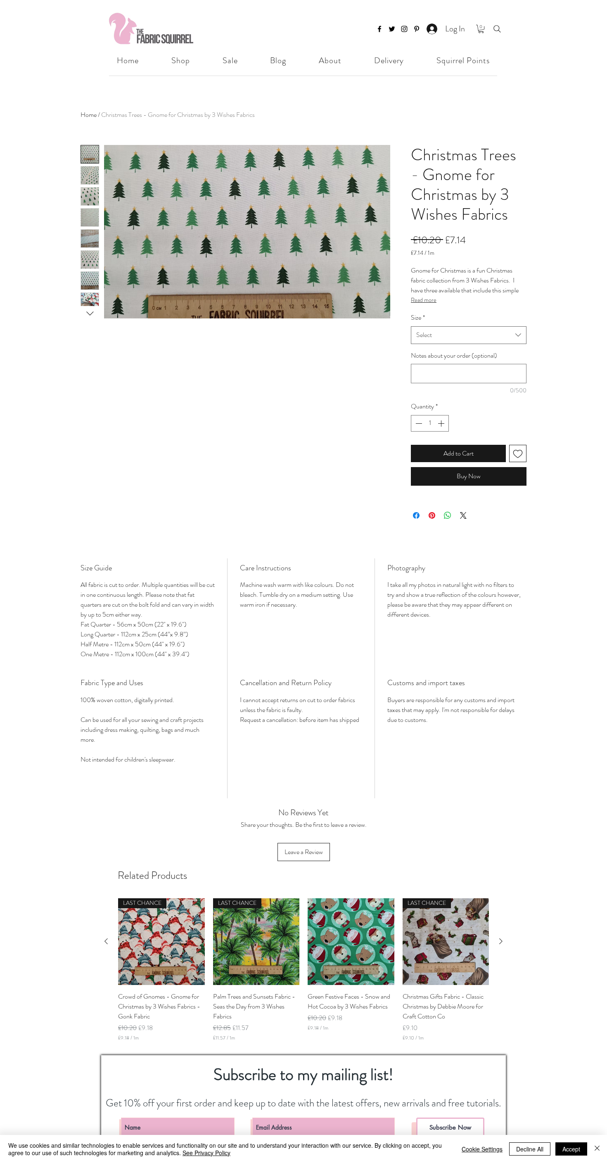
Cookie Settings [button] (482, 1149)
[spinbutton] (430, 423)
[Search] (497, 29)
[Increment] (442, 423)
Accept (571, 1149)
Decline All (529, 1149)
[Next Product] (501, 941)
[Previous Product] (106, 941)
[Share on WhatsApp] (448, 515)
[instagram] (404, 29)
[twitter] (392, 29)
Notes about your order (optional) (454, 355)
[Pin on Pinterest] (432, 515)
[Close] (597, 1149)
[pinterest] (417, 29)
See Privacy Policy (206, 1153)
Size (418, 317)
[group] (303, 970)
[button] (481, 29)
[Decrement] (418, 423)
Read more (423, 300)
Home (89, 114)
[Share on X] (463, 515)
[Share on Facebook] (416, 515)
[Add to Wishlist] (517, 453)
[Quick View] (351, 941)
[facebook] (379, 29)
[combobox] (468, 335)
